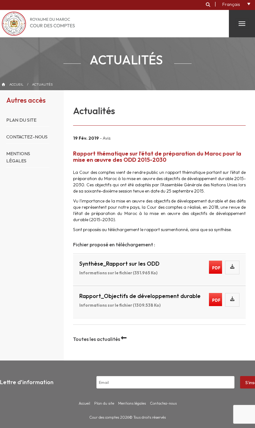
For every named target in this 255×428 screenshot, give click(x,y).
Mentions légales (132, 403)
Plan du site (21, 120)
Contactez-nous (27, 137)
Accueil (16, 84)
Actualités (42, 84)
